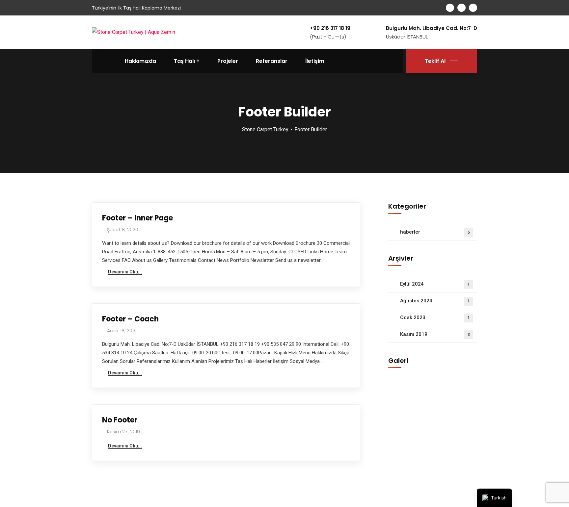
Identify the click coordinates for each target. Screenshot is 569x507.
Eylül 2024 (435, 284)
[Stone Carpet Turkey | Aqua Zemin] (133, 32)
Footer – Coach (130, 319)
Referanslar (271, 61)
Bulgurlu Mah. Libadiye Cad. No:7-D (431, 28)
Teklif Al (435, 61)
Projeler (227, 61)
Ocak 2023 (435, 317)
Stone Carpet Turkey (265, 129)
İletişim (314, 61)
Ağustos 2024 (435, 301)
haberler (435, 232)
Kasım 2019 (435, 334)
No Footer (119, 420)
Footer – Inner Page (137, 218)
